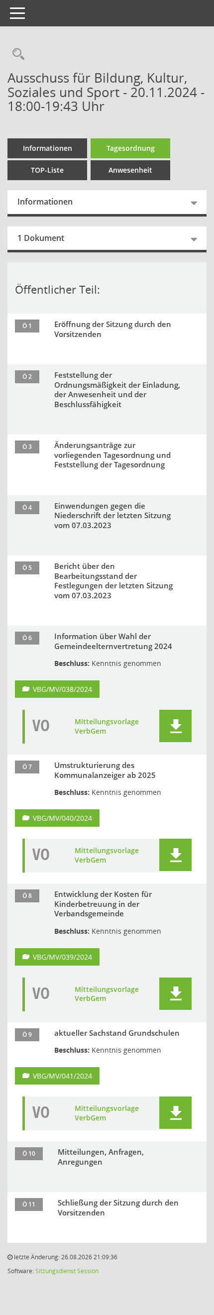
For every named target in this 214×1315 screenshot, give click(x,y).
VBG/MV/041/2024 (62, 1076)
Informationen (47, 148)
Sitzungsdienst (55, 1271)
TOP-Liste (47, 170)
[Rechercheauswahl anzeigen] (15, 54)
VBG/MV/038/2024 (62, 689)
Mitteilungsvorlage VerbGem (107, 726)
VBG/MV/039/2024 (62, 957)
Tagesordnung (131, 148)
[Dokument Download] (175, 726)
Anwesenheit (130, 170)
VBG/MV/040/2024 (62, 818)
